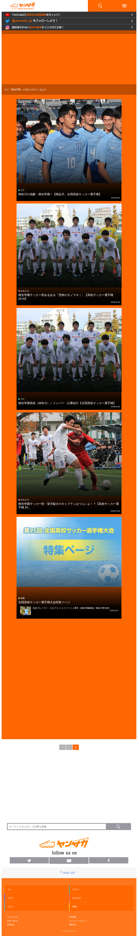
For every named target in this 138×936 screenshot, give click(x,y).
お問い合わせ (12, 920)
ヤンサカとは (12, 917)
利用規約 (10, 924)
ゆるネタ (76, 898)
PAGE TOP (69, 872)
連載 (74, 906)
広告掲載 (72, 917)
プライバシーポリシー (78, 920)
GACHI (75, 889)
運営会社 (72, 924)
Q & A (10, 906)
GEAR (10, 898)
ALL (10, 889)
